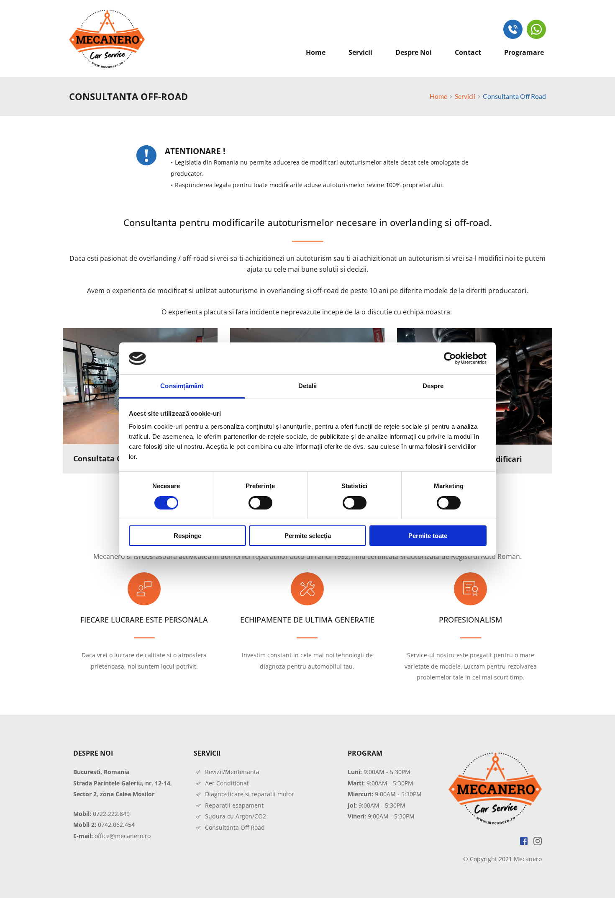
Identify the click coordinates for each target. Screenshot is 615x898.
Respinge (187, 535)
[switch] (260, 502)
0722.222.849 (111, 814)
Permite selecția (307, 535)
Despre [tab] (433, 385)
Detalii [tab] (307, 385)
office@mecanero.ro (123, 836)
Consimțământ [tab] (181, 385)
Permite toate (427, 535)
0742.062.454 (116, 825)
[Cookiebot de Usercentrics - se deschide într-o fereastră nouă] (450, 358)
